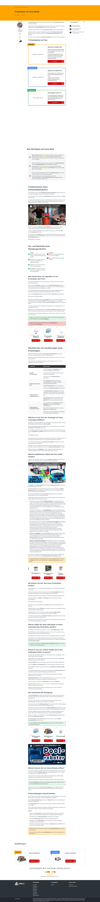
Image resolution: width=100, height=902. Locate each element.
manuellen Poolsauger (58, 677)
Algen (33, 159)
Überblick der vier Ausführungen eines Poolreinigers (78, 32)
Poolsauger (35, 892)
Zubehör (39, 613)
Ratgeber (52, 884)
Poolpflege (35, 887)
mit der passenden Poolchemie (44, 683)
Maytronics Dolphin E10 (70, 853)
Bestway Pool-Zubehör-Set (36, 337)
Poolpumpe (35, 889)
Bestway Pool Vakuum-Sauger (60, 337)
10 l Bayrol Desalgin (60, 736)
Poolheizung (35, 886)
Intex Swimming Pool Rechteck (48, 574)
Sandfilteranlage (36, 895)
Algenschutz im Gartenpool (55, 431)
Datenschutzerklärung (73, 886)
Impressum (71, 884)
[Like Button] (45, 872)
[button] (30, 335)
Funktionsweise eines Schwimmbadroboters (76, 26)
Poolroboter (35, 890)
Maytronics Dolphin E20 (48, 737)
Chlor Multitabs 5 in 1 (36, 573)
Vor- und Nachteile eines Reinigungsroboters (76, 29)
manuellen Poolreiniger (60, 357)
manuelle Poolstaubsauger (45, 166)
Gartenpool (44, 156)
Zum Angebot (54, 61)
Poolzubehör (35, 893)
